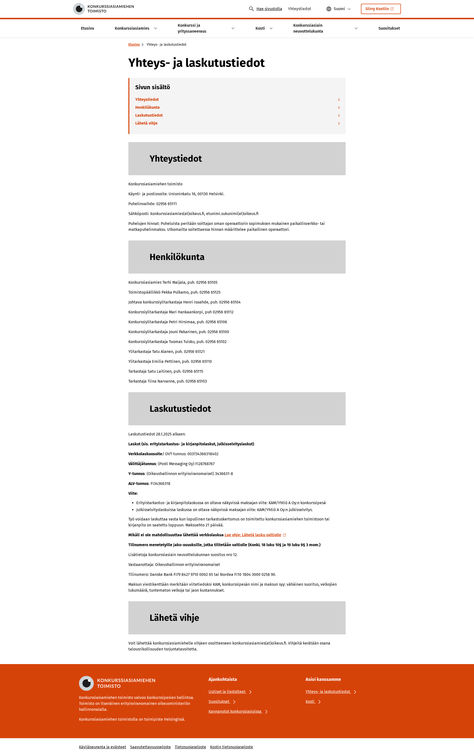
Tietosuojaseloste (190, 747)
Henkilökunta (147, 107)
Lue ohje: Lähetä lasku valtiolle (253, 535)
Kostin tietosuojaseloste (231, 747)
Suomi (339, 8)
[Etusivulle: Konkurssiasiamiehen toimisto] (103, 9)
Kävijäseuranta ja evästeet (102, 747)
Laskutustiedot (149, 115)
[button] (154, 28)
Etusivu (134, 45)
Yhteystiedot (147, 99)
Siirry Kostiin (377, 8)
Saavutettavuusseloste (150, 747)
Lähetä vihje (146, 123)
